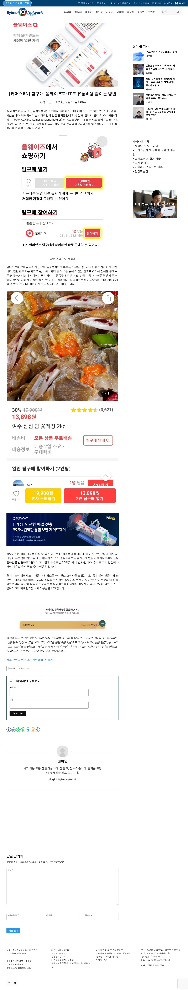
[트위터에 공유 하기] (13, 729)
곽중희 (120, 11)
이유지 (78, 11)
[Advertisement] (62, 826)
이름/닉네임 (13, 915)
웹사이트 (89, 915)
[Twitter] (15, 983)
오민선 (151, 11)
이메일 (13, 687)
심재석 (67, 11)
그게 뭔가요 (142, 162)
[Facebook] (9, 983)
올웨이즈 (24, 668)
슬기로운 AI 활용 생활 (148, 158)
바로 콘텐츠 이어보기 (19, 659)
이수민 (109, 11)
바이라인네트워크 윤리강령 (19, 961)
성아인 (88, 11)
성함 (11, 700)
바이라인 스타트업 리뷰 (149, 167)
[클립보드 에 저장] (38, 729)
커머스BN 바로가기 (44, 659)
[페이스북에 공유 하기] (8, 729)
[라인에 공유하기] (18, 729)
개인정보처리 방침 (15, 964)
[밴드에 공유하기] (23, 729)
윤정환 (130, 11)
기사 (62, 88)
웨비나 (158, 3)
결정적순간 (141, 171)
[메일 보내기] (33, 729)
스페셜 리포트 (142, 3)
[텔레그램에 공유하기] (28, 729)
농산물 (11, 668)
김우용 (99, 11)
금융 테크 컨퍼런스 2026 (17, 3)
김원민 (141, 11)
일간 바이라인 (87, 3)
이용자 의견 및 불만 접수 (152, 965)
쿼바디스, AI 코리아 (146, 145)
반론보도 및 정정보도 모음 (18, 967)
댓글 (10, 870)
